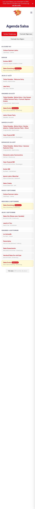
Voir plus (17, 271)
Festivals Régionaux (26, 34)
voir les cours (16, 5)
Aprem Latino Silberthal (10, 176)
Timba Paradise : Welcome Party (13, 79)
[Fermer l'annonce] (32, 3)
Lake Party (6, 86)
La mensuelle (7, 234)
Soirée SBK (6, 169)
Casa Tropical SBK (9, 135)
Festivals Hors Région (17, 39)
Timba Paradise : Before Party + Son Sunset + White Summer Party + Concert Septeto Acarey (17, 99)
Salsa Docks (7, 108)
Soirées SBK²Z (7, 61)
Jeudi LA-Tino (7, 223)
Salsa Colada (7, 183)
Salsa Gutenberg (8, 68)
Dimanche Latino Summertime (13, 155)
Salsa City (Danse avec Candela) (13, 216)
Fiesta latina (7, 241)
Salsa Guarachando (9, 248)
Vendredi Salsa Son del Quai (12, 255)
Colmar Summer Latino (10, 50)
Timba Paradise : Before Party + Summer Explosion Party (16, 147)
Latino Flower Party (9, 115)
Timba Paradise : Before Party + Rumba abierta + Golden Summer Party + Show (16, 127)
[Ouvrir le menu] (31, 12)
